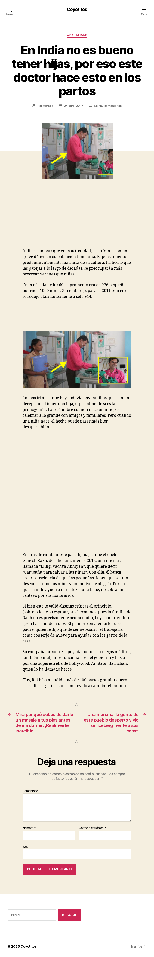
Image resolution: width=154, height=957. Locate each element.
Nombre (29, 828)
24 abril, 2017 (73, 106)
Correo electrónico (92, 828)
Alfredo (48, 106)
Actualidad (77, 35)
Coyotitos (77, 9)
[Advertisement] (54, 220)
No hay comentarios (108, 106)
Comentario (30, 791)
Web (26, 846)
